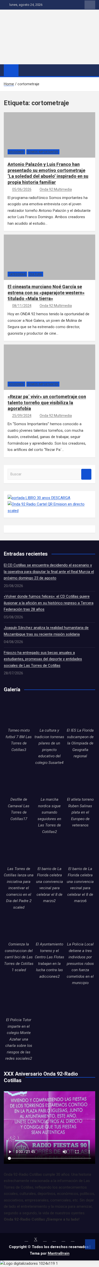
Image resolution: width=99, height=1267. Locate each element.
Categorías (17, 274)
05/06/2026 (21, 189)
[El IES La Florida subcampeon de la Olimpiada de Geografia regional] (80, 712)
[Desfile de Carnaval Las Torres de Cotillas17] (19, 781)
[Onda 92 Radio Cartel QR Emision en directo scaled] (49, 504)
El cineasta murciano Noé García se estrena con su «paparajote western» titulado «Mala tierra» (46, 292)
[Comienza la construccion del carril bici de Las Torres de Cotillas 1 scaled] (19, 926)
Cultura (35, 274)
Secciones (16, 152)
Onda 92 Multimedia (56, 189)
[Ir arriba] (90, 1244)
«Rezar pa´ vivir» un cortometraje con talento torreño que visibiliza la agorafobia (47, 402)
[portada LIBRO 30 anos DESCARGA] (39, 498)
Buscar (86, 474)
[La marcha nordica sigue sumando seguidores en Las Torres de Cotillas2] (49, 781)
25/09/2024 (21, 416)
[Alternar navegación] (25, 70)
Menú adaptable (90, 5)
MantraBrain (59, 1253)
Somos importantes (43, 152)
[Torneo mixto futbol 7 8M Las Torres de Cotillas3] (19, 712)
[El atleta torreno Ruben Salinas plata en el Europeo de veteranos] (80, 781)
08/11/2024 (21, 306)
